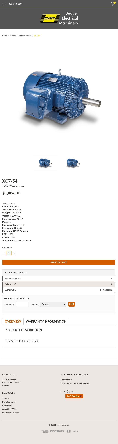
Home (4, 36)
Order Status (66, 380)
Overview (13, 321)
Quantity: (7, 247)
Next (112, 97)
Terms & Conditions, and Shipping (75, 383)
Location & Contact (10, 412)
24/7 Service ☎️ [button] (74, 396)
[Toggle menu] (4, 5)
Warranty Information (46, 321)
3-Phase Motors (25, 36)
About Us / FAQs (9, 409)
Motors (13, 36)
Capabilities (7, 405)
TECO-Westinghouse (13, 185)
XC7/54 (37, 36)
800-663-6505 (15, 3)
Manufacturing (8, 402)
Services (6, 398)
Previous (5, 97)
